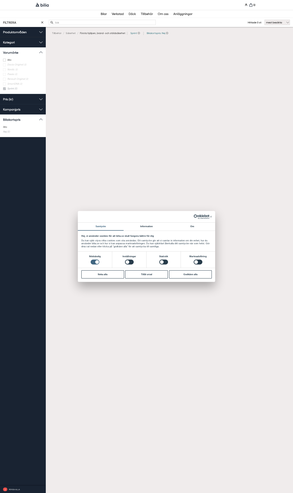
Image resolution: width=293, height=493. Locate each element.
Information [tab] (146, 226)
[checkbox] (23, 59)
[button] (135, 33)
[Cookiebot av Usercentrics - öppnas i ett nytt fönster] (198, 216)
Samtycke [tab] (101, 226)
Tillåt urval (146, 274)
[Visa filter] (42, 22)
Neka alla (102, 274)
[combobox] (102, 22)
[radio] (23, 127)
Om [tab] (192, 226)
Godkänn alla (190, 274)
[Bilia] (42, 5)
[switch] (129, 262)
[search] (102, 22)
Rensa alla (14, 489)
